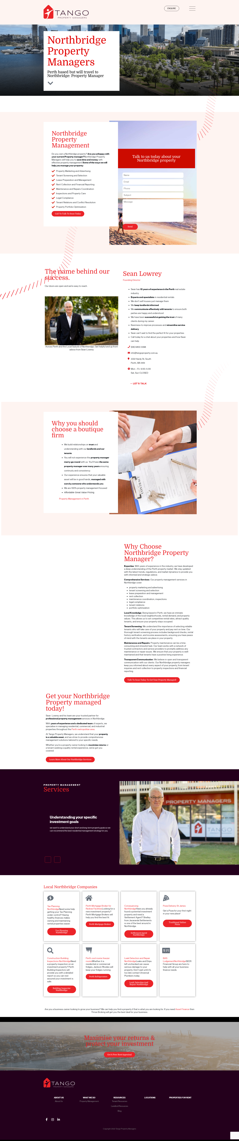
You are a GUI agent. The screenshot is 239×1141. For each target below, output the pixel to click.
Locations (149, 1097)
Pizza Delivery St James (174, 905)
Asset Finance (182, 1009)
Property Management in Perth (74, 498)
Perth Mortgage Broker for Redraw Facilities (98, 907)
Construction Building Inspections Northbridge (59, 959)
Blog (119, 1111)
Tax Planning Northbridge (53, 907)
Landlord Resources (119, 1106)
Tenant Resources (119, 1101)
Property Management (89, 1101)
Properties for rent (180, 1097)
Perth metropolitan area (83, 729)
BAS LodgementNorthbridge (174, 959)
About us (59, 1101)
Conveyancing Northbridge (131, 907)
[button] (48, 859)
